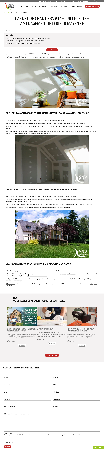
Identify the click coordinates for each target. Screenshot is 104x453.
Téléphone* (56, 392)
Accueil (5, 12)
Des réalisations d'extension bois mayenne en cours (23, 43)
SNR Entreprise (23, 7)
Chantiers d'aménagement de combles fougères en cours (25, 41)
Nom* (6, 377)
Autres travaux (77, 7)
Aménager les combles (39, 7)
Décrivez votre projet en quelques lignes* (17, 414)
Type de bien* (57, 399)
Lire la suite (22, 345)
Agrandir (64, 7)
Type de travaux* (9, 406)
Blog (79, 1)
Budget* (55, 406)
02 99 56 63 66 (70, 1)
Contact (86, 1)
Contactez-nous (52, 49)
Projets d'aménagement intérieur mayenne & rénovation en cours (28, 38)
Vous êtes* (7, 399)
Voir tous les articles (52, 355)
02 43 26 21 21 (49, 1)
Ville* (54, 385)
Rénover (54, 7)
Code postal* (8, 385)
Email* (6, 392)
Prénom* (55, 377)
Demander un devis (92, 6)
